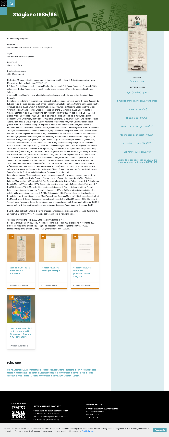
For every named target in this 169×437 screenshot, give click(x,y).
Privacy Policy (53, 419)
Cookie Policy (40, 419)
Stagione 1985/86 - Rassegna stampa (50, 269)
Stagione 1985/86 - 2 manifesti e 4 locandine (20, 270)
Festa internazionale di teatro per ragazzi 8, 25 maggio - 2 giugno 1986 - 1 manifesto (21, 332)
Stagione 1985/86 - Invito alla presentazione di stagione (82, 272)
